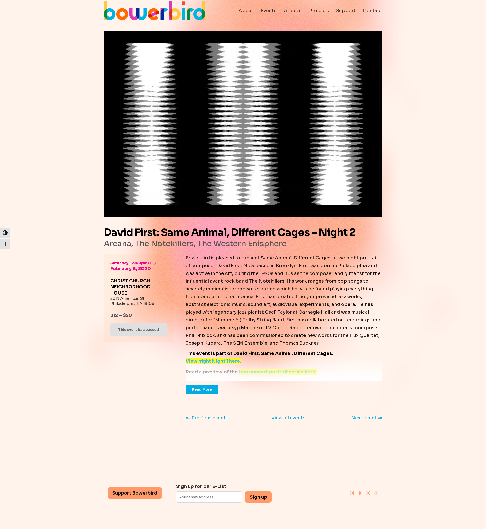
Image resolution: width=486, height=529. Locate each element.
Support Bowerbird (134, 493)
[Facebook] (360, 493)
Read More (202, 389)
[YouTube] (376, 493)
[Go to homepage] (154, 10)
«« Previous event (206, 418)
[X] (368, 493)
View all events (288, 418)
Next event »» (366, 418)
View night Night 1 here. (213, 361)
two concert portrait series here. (278, 372)
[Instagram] (352, 493)
